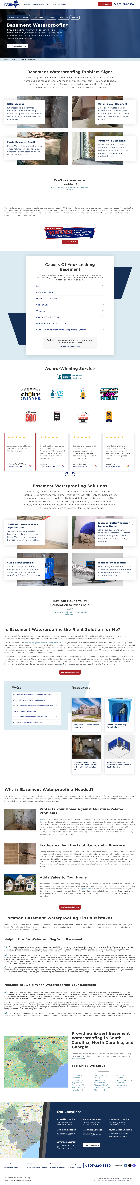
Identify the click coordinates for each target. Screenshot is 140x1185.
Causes (75, 17)
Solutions (51, 17)
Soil (38, 286)
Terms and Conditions (109, 1180)
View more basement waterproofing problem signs (70, 188)
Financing (72, 1164)
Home (6, 59)
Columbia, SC (77, 1075)
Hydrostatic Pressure (46, 298)
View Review (14, 466)
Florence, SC (99, 1090)
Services (27, 4)
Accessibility (121, 1180)
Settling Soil (42, 305)
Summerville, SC (101, 1075)
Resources (64, 17)
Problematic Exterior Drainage (51, 323)
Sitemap (129, 1180)
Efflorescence (15, 104)
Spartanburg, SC (101, 1080)
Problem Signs (37, 17)
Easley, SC (120, 1088)
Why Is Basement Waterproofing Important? (29, 722)
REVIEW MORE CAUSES (69, 346)
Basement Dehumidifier (111, 562)
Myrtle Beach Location (120, 1130)
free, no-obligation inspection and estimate (43, 643)
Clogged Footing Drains (48, 317)
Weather (40, 311)
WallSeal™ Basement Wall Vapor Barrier (23, 526)
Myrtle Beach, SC (79, 1088)
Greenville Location (92, 1130)
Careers (30, 1164)
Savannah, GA (78, 1078)
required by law (86, 889)
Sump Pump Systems (20, 562)
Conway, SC (121, 1085)
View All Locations (92, 1145)
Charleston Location (119, 1119)
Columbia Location (66, 1130)
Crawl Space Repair (57, 1167)
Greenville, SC (77, 1080)
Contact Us (62, 4)
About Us (50, 4)
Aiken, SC (120, 1083)
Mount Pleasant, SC (102, 1088)
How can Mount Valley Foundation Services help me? (33, 705)
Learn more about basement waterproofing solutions (70, 613)
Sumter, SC (121, 1078)
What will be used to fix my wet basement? (29, 700)
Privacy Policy (96, 1180)
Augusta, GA (77, 1083)
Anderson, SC (100, 1083)
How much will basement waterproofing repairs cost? (33, 694)
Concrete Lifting (74, 1167)
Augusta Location (92, 1119)
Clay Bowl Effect (44, 292)
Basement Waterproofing (18, 17)
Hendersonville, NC (124, 1080)
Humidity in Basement (111, 140)
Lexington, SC (100, 1078)
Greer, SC (120, 1075)
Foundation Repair (11, 1167)
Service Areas (38, 4)
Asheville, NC (77, 1090)
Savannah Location (66, 1142)
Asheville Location (66, 1119)
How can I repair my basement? (25, 711)
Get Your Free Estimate (17, 46)
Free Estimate (105, 4)
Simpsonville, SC (101, 1085)
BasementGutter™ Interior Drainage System (113, 524)
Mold (42, 820)
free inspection (78, 1059)
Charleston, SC (78, 1085)
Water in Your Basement (112, 104)
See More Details (70, 242)
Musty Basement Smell (21, 142)
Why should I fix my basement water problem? (30, 716)
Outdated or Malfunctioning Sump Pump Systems (61, 330)
